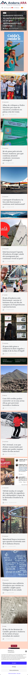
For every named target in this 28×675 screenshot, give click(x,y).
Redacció (6, 28)
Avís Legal (18, 673)
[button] (26, 651)
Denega (14, 666)
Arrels (4, 13)
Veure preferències (14, 670)
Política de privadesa (12, 673)
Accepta (14, 663)
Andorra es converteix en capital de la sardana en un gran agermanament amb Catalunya (14, 20)
